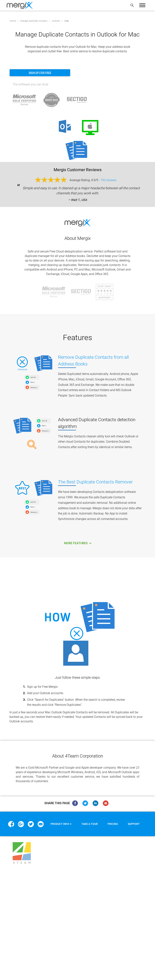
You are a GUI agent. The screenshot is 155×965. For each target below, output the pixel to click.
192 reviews (108, 180)
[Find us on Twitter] (85, 803)
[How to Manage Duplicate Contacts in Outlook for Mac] (77, 634)
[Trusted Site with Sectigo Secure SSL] (76, 99)
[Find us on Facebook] (75, 803)
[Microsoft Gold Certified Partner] (54, 291)
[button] (61, 823)
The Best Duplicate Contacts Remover (95, 482)
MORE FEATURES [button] (76, 543)
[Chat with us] (104, 291)
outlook (66, 939)
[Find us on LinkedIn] (95, 803)
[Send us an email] (105, 803)
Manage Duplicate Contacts (32, 939)
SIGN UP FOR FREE (40, 72)
